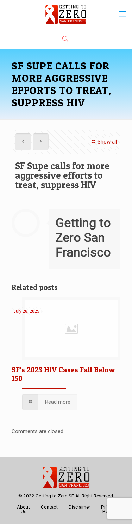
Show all (107, 142)
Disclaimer (79, 507)
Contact (49, 507)
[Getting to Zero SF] (66, 14)
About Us (23, 509)
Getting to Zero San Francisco (83, 238)
